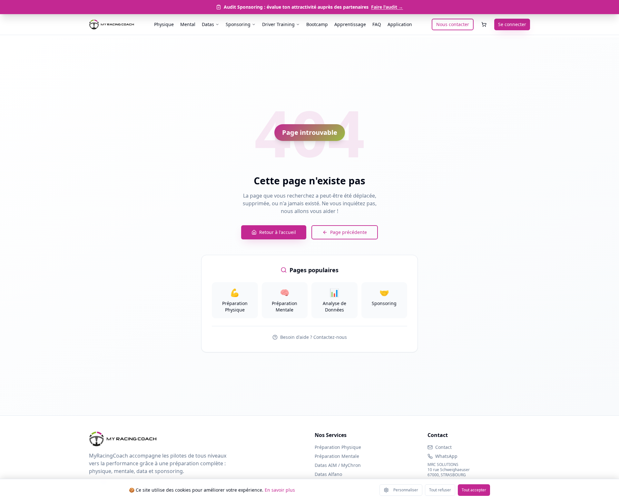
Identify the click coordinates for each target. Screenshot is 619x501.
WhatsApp (446, 456)
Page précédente (348, 232)
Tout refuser (440, 490)
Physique (164, 24)
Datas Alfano (328, 474)
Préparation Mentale (337, 456)
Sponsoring (238, 24)
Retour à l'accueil (277, 232)
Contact (443, 447)
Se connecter (512, 24)
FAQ (376, 24)
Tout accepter (474, 490)
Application (400, 24)
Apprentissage (350, 24)
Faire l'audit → (387, 7)
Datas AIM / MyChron (338, 465)
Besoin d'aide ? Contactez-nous (313, 337)
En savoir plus (280, 490)
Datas (208, 24)
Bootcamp (317, 24)
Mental (187, 24)
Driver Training (278, 24)
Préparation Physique (338, 447)
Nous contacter (452, 24)
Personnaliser (405, 490)
